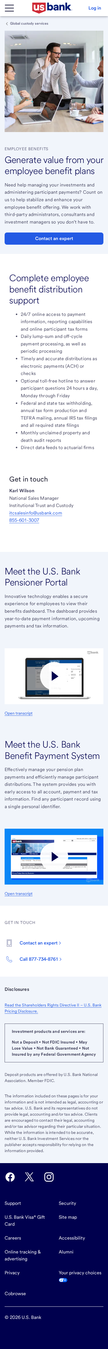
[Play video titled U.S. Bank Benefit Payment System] (54, 857)
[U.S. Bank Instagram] (49, 1177)
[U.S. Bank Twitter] (29, 1177)
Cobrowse (15, 1293)
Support (13, 1203)
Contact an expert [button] (54, 238)
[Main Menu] (9, 8)
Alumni (66, 1252)
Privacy (12, 1272)
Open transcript (19, 713)
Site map (68, 1217)
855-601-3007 (24, 520)
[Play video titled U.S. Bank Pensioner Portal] (54, 676)
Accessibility (72, 1238)
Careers (13, 1238)
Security (67, 1203)
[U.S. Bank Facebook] (10, 1177)
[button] (94, 8)
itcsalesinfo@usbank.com (35, 513)
